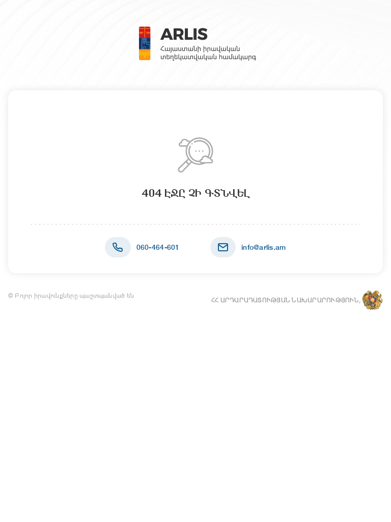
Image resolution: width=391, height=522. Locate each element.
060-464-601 (158, 247)
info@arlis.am (263, 247)
